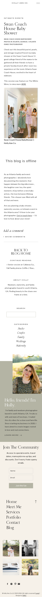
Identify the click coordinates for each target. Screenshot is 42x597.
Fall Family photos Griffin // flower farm (23, 268)
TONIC (24, 595)
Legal (37, 593)
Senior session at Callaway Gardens (23, 264)
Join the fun (21, 485)
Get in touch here (24, 215)
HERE (23, 84)
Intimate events (14, 18)
